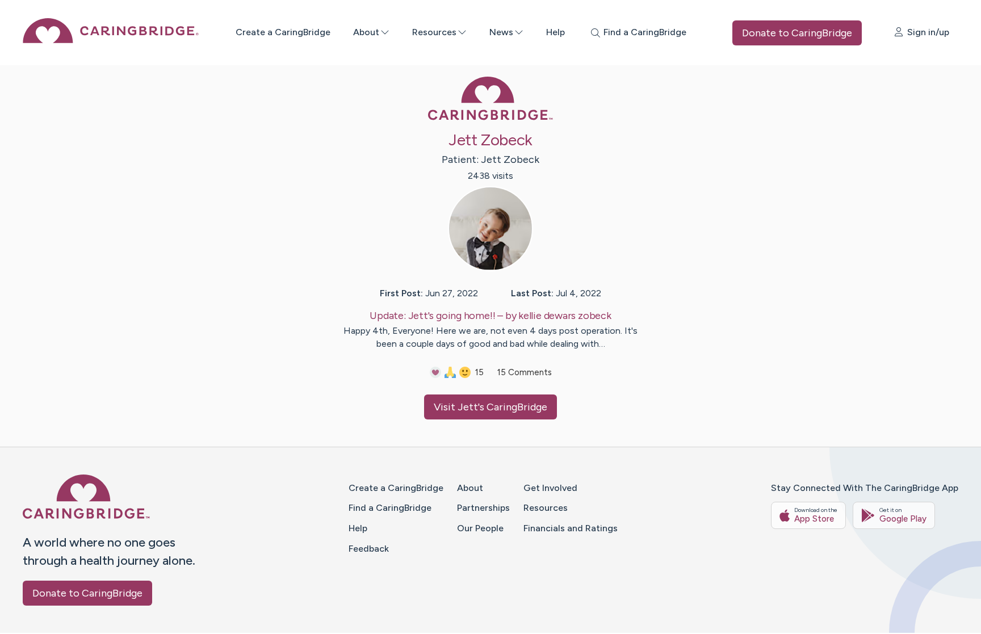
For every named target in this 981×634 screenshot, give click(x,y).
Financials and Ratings (570, 528)
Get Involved (550, 487)
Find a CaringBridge (390, 507)
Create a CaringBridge (283, 32)
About (366, 32)
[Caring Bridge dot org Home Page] (111, 40)
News (501, 32)
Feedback (369, 548)
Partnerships (483, 507)
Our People (480, 528)
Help (555, 32)
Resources (434, 32)
